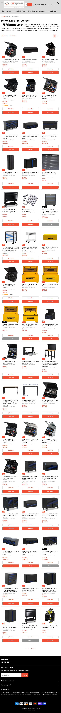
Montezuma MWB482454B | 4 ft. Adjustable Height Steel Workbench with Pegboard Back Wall (50, 364)
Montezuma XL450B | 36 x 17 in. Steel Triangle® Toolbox (50, 401)
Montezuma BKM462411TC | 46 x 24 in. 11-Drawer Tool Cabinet (10, 515)
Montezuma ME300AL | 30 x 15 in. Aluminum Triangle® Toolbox (30, 441)
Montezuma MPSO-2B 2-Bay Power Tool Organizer (50, 626)
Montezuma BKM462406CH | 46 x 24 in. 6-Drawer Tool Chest (50, 478)
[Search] (29, 4)
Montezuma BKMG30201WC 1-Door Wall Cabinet (30, 589)
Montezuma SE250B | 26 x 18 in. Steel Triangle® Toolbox (10, 60)
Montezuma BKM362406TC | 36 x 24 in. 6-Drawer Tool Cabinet (30, 478)
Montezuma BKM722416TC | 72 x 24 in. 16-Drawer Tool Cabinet (50, 552)
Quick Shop (11, 69)
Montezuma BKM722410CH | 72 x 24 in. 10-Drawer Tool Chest (30, 552)
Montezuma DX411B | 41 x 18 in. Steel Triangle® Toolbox (9, 97)
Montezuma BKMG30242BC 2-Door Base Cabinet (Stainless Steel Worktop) (50, 590)
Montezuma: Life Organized (8, 62)
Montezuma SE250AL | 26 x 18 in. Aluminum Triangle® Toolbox (49, 441)
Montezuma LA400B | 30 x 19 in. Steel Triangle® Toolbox (9, 441)
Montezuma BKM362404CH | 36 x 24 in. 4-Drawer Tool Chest (50, 325)
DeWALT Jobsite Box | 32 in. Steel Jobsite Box (30, 325)
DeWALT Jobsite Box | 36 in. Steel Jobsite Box (10, 325)
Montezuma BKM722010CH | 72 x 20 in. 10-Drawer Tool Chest (10, 552)
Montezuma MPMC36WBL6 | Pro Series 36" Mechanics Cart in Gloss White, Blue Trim (10, 248)
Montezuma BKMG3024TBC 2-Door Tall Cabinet (10, 173)
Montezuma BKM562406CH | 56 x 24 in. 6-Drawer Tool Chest (30, 515)
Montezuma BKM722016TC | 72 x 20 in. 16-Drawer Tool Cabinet (10, 136)
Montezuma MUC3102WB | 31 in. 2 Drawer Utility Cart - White (30, 248)
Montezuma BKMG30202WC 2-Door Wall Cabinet (30, 173)
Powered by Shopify (30, 710)
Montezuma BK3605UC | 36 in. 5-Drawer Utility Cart (10, 210)
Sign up (25, 675)
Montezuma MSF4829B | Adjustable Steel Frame (29, 401)
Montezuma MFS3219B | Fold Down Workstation (30, 362)
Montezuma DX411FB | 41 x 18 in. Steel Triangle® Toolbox (10, 286)
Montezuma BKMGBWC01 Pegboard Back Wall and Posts (49, 174)
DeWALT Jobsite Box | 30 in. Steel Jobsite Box (50, 247)
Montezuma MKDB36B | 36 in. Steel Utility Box (29, 60)
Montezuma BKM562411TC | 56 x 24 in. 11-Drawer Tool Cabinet (50, 515)
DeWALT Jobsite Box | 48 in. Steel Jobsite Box (50, 285)
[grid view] (54, 36)
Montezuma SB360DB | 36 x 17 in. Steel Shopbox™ (50, 60)
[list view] (58, 36)
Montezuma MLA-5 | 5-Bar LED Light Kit (29, 210)
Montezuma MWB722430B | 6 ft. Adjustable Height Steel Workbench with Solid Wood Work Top (10, 403)
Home (3, 16)
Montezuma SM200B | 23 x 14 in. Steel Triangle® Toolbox (9, 478)
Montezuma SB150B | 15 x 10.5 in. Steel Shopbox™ (29, 96)
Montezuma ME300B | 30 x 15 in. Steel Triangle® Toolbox (49, 97)
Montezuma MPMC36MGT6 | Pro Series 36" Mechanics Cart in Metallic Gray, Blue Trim (50, 211)
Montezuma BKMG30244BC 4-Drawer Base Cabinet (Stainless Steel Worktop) (10, 590)
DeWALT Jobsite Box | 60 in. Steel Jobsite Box (30, 285)
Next (32, 648)
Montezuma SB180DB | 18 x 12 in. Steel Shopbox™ (10, 362)
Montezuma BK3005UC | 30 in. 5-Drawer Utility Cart (30, 626)
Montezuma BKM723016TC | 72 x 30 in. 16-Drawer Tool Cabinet (50, 136)
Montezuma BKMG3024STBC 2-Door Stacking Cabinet (9, 627)
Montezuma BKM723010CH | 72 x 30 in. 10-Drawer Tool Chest (30, 136)
